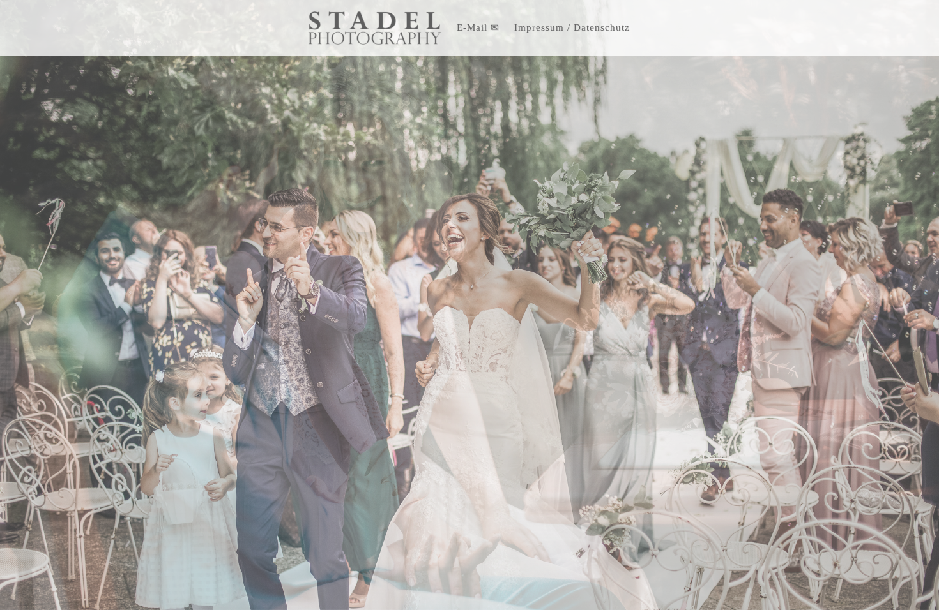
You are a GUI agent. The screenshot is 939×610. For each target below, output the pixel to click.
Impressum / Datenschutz (572, 27)
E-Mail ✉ (478, 27)
